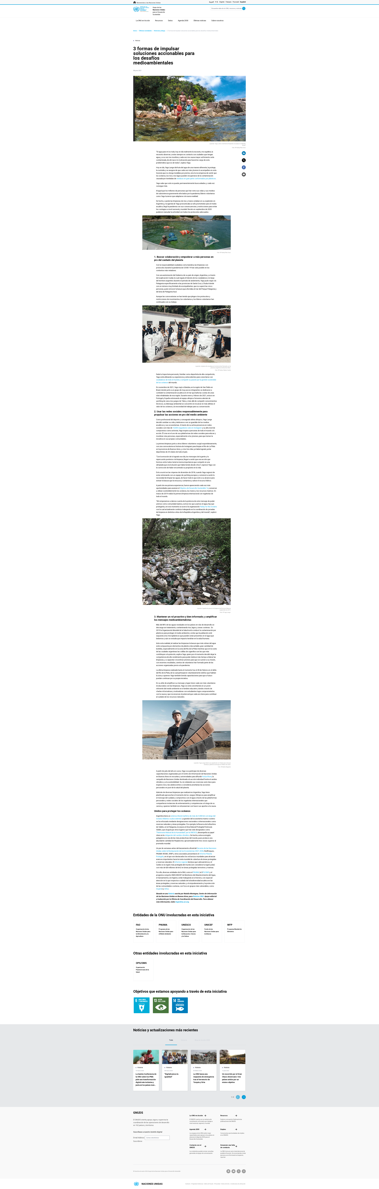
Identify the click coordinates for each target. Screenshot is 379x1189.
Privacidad (217, 1184)
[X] (244, 160)
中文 (216, 2)
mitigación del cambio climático (177, 835)
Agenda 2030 (194, 1129)
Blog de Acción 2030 (202, 1040)
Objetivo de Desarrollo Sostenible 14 (194, 488)
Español (243, 2)
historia (171, 894)
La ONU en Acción (196, 1116)
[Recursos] (236, 1115)
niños (166, 889)
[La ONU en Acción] (205, 1115)
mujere (159, 889)
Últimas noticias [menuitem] (200, 21)
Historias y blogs (159, 31)
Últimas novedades (145, 31)
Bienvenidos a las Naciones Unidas (148, 3)
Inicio (135, 31)
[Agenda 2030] (205, 1129)
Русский (236, 2)
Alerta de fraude (208, 1184)
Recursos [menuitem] (159, 21)
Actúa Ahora (207, 776)
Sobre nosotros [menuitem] (217, 21)
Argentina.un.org (182, 902)
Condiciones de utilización (238, 1184)
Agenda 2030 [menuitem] (183, 21)
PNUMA (196, 872)
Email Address (138, 1138)
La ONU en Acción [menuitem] (143, 21)
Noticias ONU (198, 896)
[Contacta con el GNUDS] (205, 1146)
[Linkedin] (244, 153)
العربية (211, 1)
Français (228, 2)
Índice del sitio (225, 1184)
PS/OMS (206, 872)
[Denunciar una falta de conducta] (236, 1146)
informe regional (181, 862)
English (221, 2)
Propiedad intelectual (197, 1184)
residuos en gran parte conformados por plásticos (196, 178)
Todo (171, 1040)
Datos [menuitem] (170, 21)
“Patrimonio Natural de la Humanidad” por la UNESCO (176, 832)
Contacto (187, 1184)
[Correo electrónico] (244, 174)
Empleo (223, 1129)
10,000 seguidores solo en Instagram (187, 428)
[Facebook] (244, 167)
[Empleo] (236, 1129)
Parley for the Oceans (208, 507)
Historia (184, 1040)
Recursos (224, 1116)
